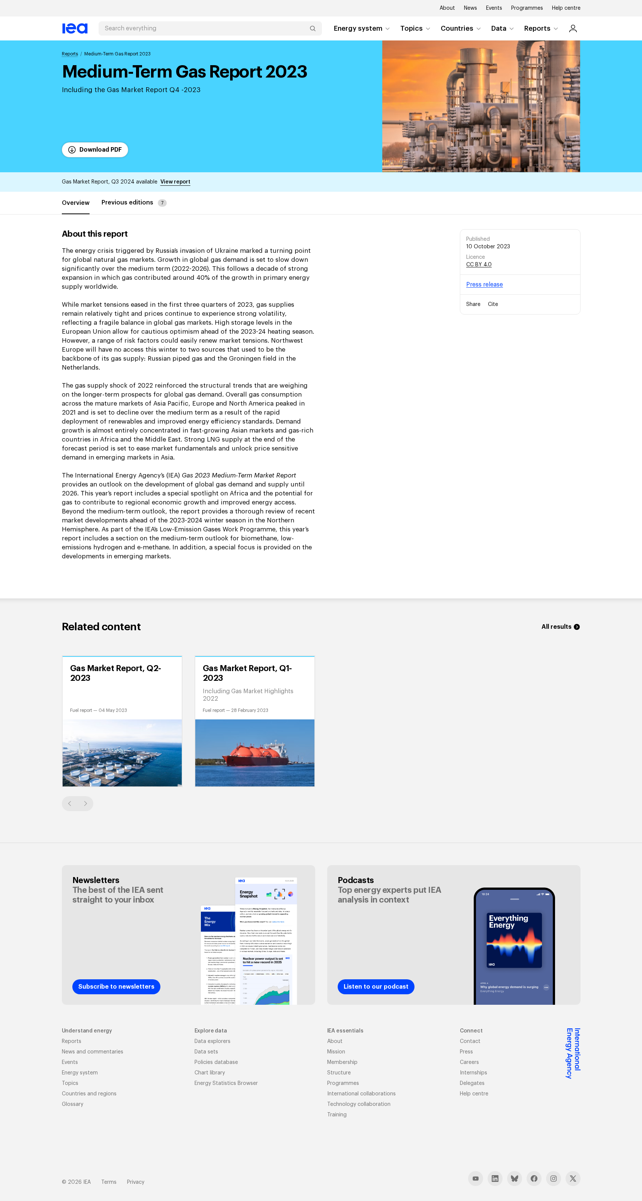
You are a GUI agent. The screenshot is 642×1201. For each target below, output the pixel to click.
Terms (109, 1182)
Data (498, 28)
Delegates (472, 1083)
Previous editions (132, 203)
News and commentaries (92, 1052)
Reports (537, 28)
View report (175, 182)
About (447, 8)
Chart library (210, 1073)
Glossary (72, 1104)
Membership (342, 1062)
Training (337, 1114)
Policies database (216, 1062)
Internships (473, 1073)
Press (466, 1052)
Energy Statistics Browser (226, 1083)
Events (494, 8)
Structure (339, 1073)
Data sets (206, 1052)
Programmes (527, 8)
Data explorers (212, 1041)
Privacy (135, 1182)
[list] (321, 721)
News (470, 8)
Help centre (566, 8)
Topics (411, 28)
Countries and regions (89, 1094)
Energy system (358, 28)
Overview (76, 203)
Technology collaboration (359, 1104)
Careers (469, 1062)
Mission (336, 1052)
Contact (470, 1041)
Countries (457, 28)
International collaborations (361, 1094)
